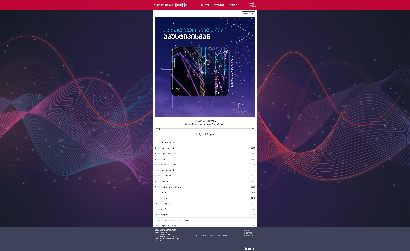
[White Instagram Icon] (245, 249)
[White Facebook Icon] (253, 249)
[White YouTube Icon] (249, 249)
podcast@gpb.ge (172, 239)
